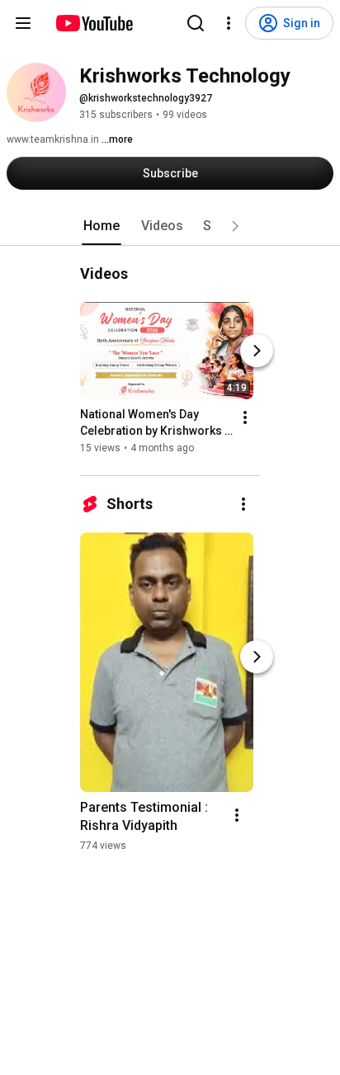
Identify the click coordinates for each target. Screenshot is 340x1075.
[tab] (101, 226)
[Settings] (228, 23)
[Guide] (23, 23)
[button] (235, 226)
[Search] (195, 23)
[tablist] (170, 226)
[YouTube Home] (93, 23)
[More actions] (245, 417)
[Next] (256, 350)
